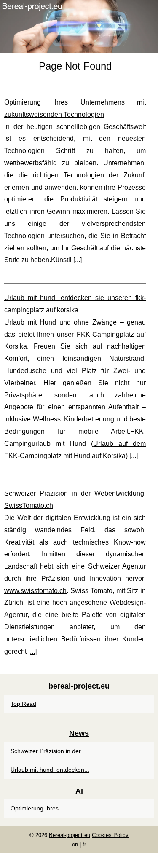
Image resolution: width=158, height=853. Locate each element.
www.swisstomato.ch (35, 590)
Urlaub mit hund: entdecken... (50, 769)
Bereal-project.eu (69, 835)
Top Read (23, 703)
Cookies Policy (110, 835)
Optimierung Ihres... (37, 808)
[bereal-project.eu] (79, 26)
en (75, 844)
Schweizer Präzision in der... (48, 751)
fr (84, 844)
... (77, 259)
